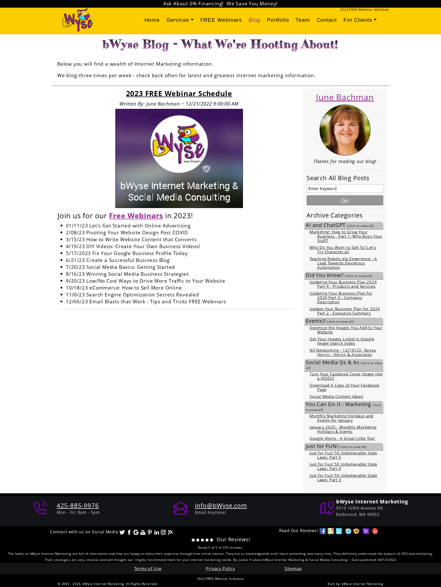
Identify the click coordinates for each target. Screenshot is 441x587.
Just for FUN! (336, 446)
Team (303, 20)
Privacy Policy (220, 568)
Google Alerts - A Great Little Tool (342, 438)
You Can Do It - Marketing (343, 406)
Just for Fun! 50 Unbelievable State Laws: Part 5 (343, 455)
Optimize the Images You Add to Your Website (346, 330)
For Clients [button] (358, 20)
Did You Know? (339, 275)
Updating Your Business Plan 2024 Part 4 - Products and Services (343, 284)
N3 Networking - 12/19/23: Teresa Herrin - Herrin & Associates (343, 352)
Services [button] (177, 20)
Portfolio (278, 20)
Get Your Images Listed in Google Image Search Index (342, 341)
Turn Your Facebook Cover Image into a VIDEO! (346, 376)
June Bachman (345, 96)
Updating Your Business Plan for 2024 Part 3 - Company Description (341, 297)
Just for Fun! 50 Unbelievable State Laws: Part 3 (343, 477)
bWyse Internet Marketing (362, 584)
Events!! (330, 321)
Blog (254, 20)
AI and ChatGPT (340, 225)
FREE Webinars (221, 20)
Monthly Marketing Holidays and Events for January (341, 418)
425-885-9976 (78, 505)
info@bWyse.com (221, 505)
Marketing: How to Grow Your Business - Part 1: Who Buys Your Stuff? (346, 236)
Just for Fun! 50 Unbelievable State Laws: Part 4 (343, 466)
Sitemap (293, 568)
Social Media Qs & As (344, 364)
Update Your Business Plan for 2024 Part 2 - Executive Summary (345, 311)
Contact (327, 20)
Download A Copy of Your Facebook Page (344, 387)
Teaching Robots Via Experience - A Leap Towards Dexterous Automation (343, 263)
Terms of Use (148, 568)
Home (152, 20)
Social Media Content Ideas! (336, 396)
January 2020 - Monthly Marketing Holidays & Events (343, 429)
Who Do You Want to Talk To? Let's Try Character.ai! (343, 249)
